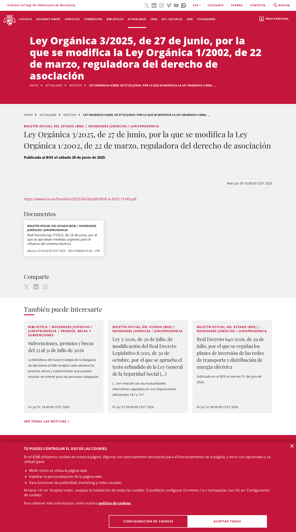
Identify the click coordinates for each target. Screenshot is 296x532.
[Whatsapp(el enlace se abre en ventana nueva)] (183, 5)
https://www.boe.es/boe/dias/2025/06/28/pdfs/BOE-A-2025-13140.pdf (80, 199)
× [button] (292, 446)
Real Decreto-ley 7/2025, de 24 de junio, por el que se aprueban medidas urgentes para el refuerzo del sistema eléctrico (62, 239)
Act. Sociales (172, 19)
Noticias (75, 85)
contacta (257, 5)
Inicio (34, 85)
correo (237, 5)
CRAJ (154, 19)
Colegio (25, 19)
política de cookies (115, 503)
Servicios (72, 19)
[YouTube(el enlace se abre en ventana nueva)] (176, 5)
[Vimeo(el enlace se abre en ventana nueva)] (168, 5)
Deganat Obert (48, 19)
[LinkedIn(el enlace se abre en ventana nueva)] (154, 5)
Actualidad (137, 19)
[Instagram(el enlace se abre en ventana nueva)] (161, 5)
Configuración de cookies (148, 521)
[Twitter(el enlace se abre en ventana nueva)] (146, 5)
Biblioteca (115, 19)
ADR (190, 19)
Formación (93, 19)
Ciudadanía (206, 19)
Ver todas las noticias (45, 421)
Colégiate (216, 5)
